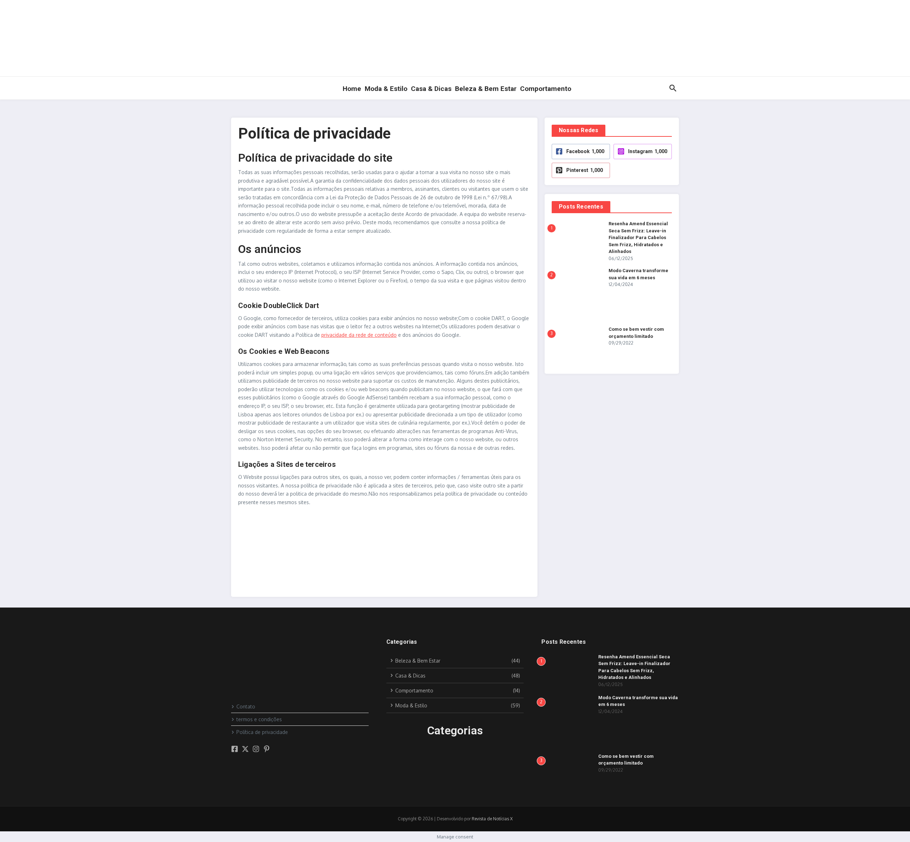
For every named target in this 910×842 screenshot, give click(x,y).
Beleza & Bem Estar (485, 89)
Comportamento (545, 89)
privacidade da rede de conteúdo (359, 335)
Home (352, 89)
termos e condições (259, 719)
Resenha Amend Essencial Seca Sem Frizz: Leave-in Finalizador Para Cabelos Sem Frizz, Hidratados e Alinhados (638, 237)
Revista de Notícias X (492, 818)
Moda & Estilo (386, 89)
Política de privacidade (262, 732)
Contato (245, 706)
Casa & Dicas (431, 89)
